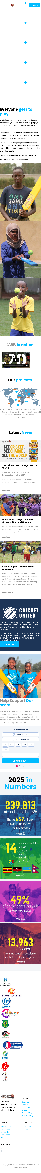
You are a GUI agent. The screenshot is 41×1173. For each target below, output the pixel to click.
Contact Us (26, 1126)
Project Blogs (27, 1113)
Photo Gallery (27, 1115)
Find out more (9, 644)
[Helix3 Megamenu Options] (25, 5)
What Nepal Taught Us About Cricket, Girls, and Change (18, 521)
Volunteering (6, 1129)
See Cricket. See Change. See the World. (19, 466)
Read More (6, 490)
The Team (5, 1135)
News (3, 1137)
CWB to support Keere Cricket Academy (18, 568)
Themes (25, 1104)
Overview (26, 1102)
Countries (26, 1107)
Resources (26, 1110)
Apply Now (5, 1132)
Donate (35, 5)
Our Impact (6, 1126)
